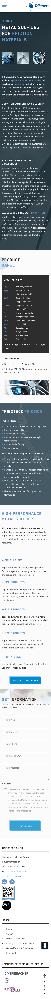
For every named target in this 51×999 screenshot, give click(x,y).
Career (9, 933)
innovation (37, 212)
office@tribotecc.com (16, 871)
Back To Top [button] (44, 987)
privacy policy (14, 793)
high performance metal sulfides (26, 80)
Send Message (25, 826)
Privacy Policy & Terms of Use (20, 943)
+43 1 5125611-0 (13, 876)
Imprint (9, 929)
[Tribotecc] (34, 6)
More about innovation (24, 680)
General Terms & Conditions (19, 948)
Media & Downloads (15, 938)
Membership (12, 953)
